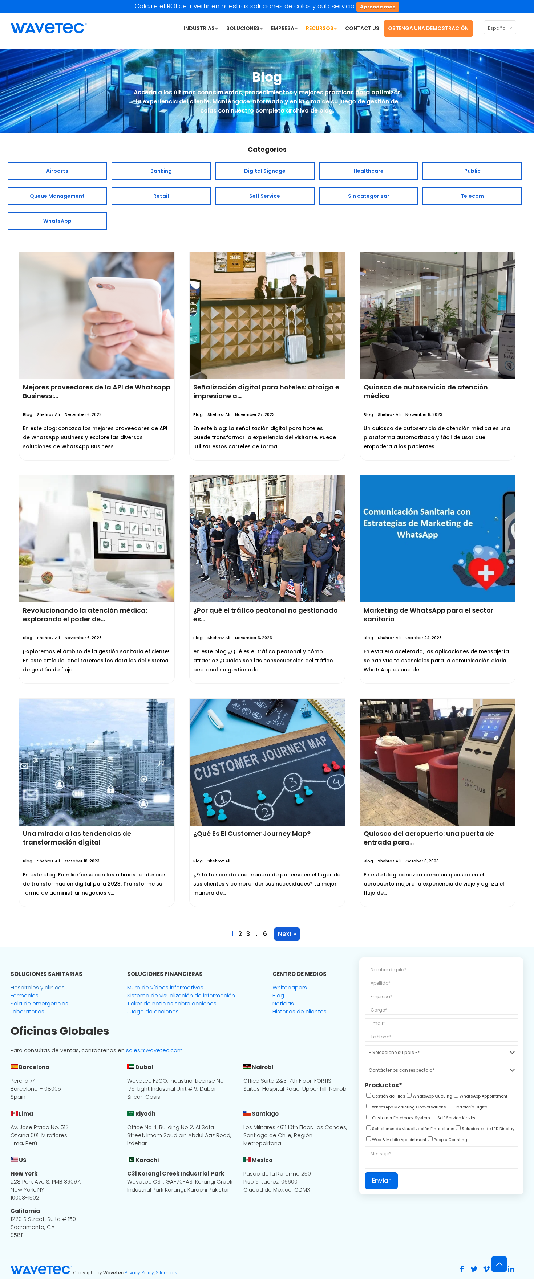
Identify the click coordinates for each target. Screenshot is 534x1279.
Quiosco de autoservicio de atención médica (426, 391)
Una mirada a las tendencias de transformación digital (77, 838)
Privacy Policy (139, 1273)
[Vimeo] (486, 1269)
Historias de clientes (299, 1011)
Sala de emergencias (39, 1003)
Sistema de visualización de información (181, 995)
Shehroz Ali (48, 414)
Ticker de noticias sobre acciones (172, 1003)
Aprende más (378, 6)
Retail (161, 196)
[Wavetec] (49, 27)
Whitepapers (289, 987)
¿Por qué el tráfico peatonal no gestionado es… (265, 615)
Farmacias (25, 995)
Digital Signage (265, 171)
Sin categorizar (368, 196)
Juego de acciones (153, 1011)
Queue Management (57, 196)
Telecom (472, 196)
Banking (161, 171)
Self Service (264, 196)
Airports (57, 171)
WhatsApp (57, 221)
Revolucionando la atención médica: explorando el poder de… (85, 615)
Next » (287, 933)
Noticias (283, 1003)
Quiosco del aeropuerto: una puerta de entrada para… (429, 838)
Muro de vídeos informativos (165, 987)
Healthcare (368, 171)
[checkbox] (385, 1097)
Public (472, 171)
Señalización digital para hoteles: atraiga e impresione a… (266, 391)
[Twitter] (474, 1269)
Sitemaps (166, 1273)
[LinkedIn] (511, 1269)
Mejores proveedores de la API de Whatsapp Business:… (96, 391)
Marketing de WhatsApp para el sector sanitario (428, 615)
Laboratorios (27, 1011)
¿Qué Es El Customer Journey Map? (252, 833)
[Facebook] (462, 1269)
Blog (27, 414)
